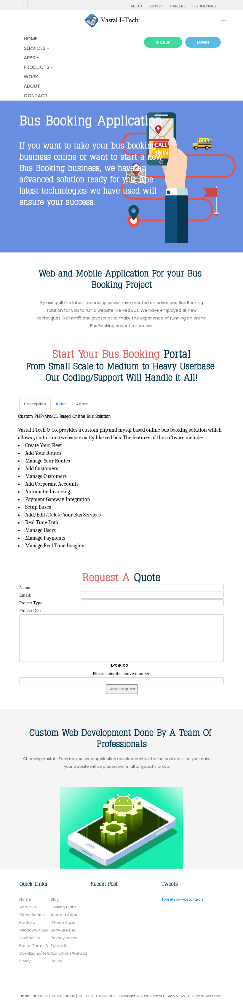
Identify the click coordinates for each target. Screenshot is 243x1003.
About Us (27, 907)
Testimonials (204, 6)
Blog (55, 899)
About (137, 6)
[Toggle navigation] (223, 20)
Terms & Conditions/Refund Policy (69, 953)
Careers (178, 6)
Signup (163, 42)
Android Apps (64, 915)
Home (30, 38)
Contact (36, 95)
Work (31, 76)
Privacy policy (64, 938)
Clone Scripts (32, 915)
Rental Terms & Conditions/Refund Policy (37, 953)
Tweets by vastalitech (182, 899)
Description (35, 404)
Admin (82, 404)
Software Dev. (64, 930)
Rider (61, 404)
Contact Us (29, 938)
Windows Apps (33, 930)
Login (203, 42)
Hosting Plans (63, 907)
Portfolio (27, 922)
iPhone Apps (63, 922)
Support (156, 6)
